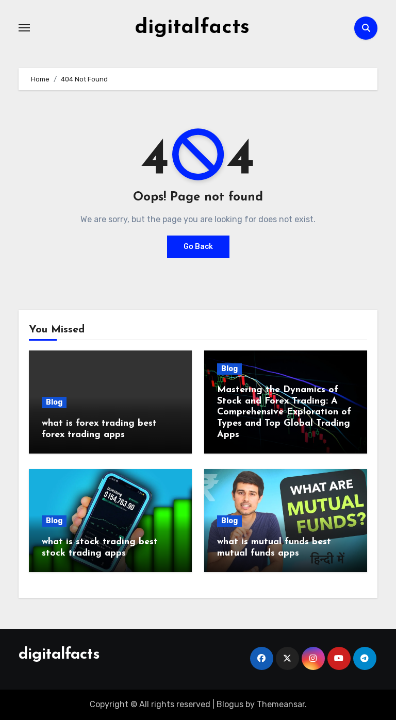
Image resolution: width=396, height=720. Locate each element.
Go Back (198, 246)
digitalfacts (192, 28)
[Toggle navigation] (24, 27)
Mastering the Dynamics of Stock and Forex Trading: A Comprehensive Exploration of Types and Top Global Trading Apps (284, 412)
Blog (54, 402)
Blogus (230, 704)
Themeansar (281, 704)
